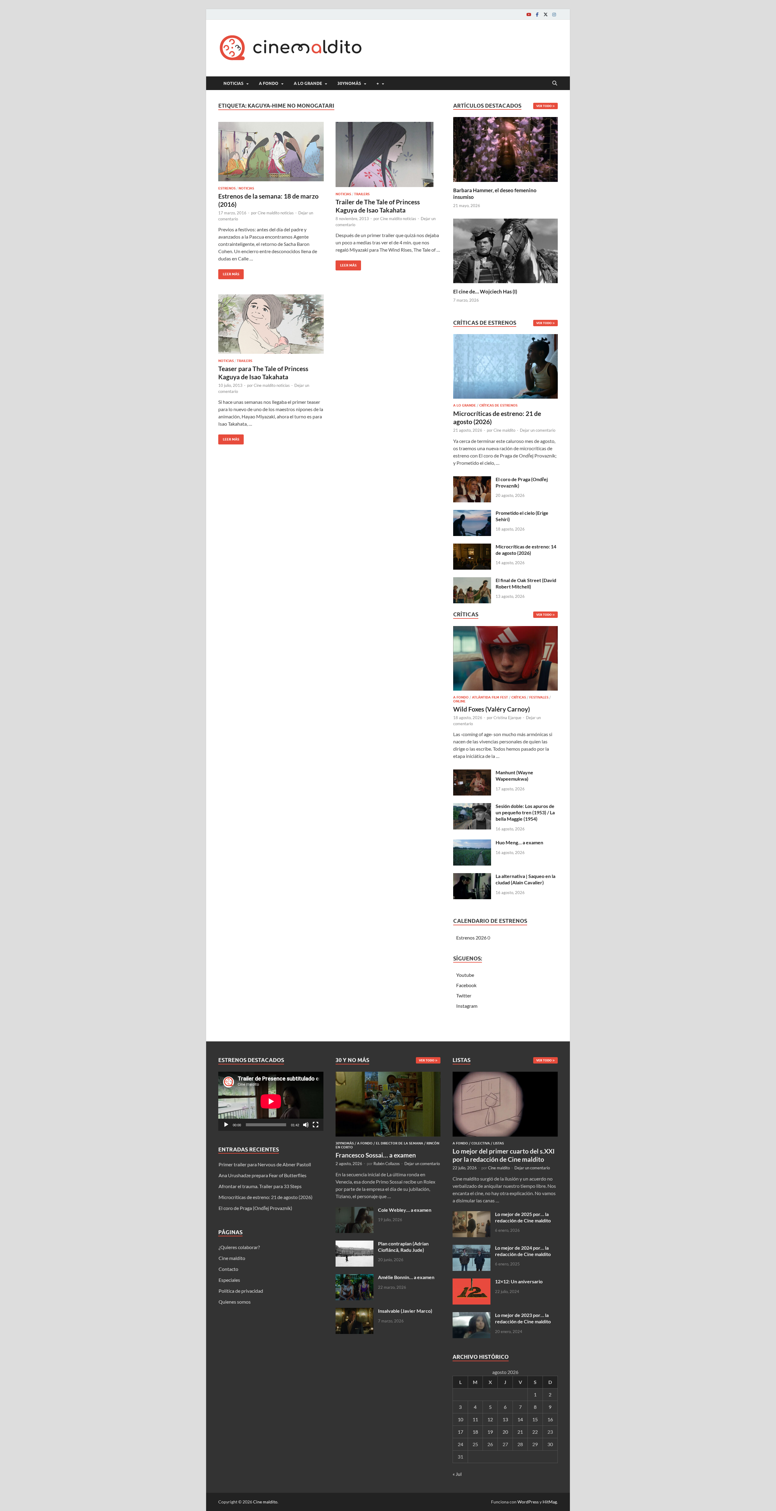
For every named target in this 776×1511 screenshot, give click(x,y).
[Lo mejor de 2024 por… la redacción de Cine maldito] (471, 1248)
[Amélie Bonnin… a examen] (354, 1278)
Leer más (228, 272)
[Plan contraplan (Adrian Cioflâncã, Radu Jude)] (354, 1244)
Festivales (538, 697)
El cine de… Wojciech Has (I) (485, 291)
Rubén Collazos (386, 1163)
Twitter (463, 995)
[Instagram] (554, 14)
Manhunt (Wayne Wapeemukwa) (514, 775)
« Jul (457, 1474)
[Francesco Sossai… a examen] (388, 1075)
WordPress (528, 1501)
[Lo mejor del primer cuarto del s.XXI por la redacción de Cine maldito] (505, 1075)
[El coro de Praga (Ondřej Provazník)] (472, 480)
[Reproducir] (226, 1125)
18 (475, 1432)
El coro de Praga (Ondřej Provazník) (255, 1208)
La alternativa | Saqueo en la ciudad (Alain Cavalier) (525, 879)
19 (490, 1432)
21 (520, 1432)
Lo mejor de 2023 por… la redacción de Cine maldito (523, 1318)
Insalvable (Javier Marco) (405, 1311)
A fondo (268, 83)
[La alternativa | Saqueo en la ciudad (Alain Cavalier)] (472, 876)
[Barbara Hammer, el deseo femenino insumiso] (505, 149)
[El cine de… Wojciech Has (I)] (505, 250)
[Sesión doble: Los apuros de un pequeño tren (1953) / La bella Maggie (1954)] (472, 806)
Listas (498, 1143)
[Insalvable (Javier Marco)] (354, 1311)
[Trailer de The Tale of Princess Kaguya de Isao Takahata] (388, 154)
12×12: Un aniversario (519, 1281)
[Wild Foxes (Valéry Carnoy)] (505, 660)
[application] (270, 1101)
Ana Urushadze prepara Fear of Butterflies (262, 1175)
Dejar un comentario (537, 430)
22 (535, 1432)
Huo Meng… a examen (519, 842)
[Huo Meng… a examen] (472, 843)
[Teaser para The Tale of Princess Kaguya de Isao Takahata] (271, 324)
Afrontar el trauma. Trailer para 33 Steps (260, 1186)
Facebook (466, 985)
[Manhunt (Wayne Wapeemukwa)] (472, 773)
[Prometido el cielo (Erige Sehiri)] (472, 513)
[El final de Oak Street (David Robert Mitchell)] (472, 581)
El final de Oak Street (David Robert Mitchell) (526, 583)
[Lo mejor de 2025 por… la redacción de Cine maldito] (471, 1215)
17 (460, 1432)
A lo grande (308, 83)
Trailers (362, 194)
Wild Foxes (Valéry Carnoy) (491, 709)
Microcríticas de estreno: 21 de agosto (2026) (266, 1197)
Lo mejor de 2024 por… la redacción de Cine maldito (523, 1251)
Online (459, 701)
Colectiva (480, 1143)
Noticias (233, 83)
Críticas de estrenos (498, 405)
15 (535, 1419)
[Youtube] (528, 14)
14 (520, 1419)
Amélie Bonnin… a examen (406, 1277)
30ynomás (349, 83)
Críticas (518, 697)
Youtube (465, 975)
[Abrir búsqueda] (554, 83)
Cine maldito (504, 430)
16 (550, 1419)
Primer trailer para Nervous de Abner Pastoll (265, 1164)
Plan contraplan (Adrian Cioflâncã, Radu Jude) (403, 1247)
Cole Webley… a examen (404, 1210)
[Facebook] (537, 14)
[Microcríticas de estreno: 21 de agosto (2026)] (505, 368)
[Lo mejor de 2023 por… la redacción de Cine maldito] (471, 1315)
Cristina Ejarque (507, 717)
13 (505, 1419)
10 (460, 1419)
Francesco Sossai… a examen (376, 1155)
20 (505, 1432)
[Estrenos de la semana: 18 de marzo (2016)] (271, 151)
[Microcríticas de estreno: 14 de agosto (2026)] (472, 547)
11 (475, 1419)
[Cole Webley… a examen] (354, 1210)
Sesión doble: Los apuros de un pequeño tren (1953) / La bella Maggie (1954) (525, 812)
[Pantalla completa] (316, 1125)
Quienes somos (235, 1302)
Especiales (229, 1280)
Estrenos (227, 188)
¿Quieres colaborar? (239, 1247)
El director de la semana (399, 1143)
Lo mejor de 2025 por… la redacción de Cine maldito (523, 1217)
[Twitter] (545, 14)
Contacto (228, 1269)
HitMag (550, 1501)
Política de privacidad (241, 1291)
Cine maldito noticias (276, 212)
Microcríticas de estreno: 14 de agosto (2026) (526, 550)
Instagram (466, 1006)
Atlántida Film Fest (490, 697)
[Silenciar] (306, 1125)
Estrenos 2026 (471, 937)
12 (490, 1419)
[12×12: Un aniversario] (471, 1282)
